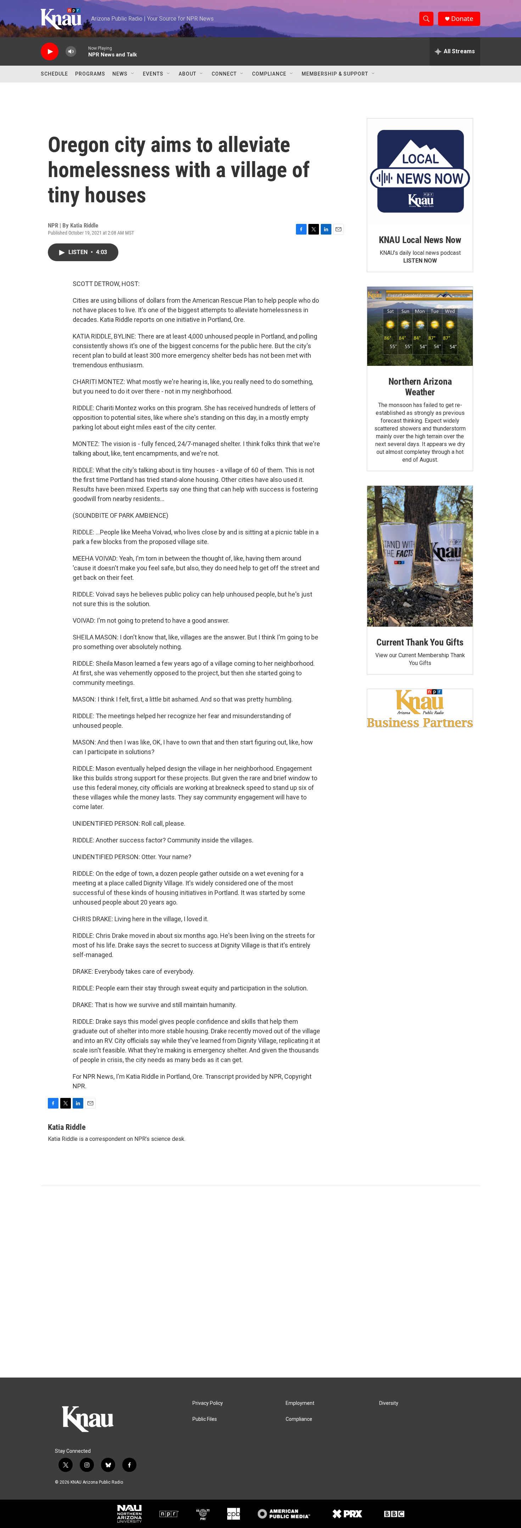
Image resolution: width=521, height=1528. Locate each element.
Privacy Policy (207, 1403)
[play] (49, 52)
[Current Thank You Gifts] (420, 556)
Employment (300, 1403)
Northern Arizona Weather (420, 386)
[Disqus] (260, 1281)
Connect (224, 74)
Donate (462, 18)
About (187, 74)
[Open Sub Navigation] (133, 74)
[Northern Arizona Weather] (420, 326)
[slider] (82, 51)
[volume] (71, 52)
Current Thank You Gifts (419, 642)
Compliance (269, 74)
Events (153, 74)
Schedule (54, 74)
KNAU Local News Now (420, 240)
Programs (90, 74)
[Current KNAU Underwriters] (420, 708)
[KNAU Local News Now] (420, 171)
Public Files (204, 1419)
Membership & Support (335, 74)
